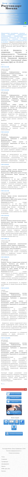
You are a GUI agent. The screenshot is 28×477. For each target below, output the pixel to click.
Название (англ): (5, 75)
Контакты (3, 471)
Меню (25, 26)
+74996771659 (12, 14)
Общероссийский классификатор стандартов (13, 33)
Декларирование (5, 464)
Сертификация (4, 461)
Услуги (3, 457)
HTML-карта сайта (5, 468)
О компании (4, 459)
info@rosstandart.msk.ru (13, 16)
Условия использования (14, 453)
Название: (3, 72)
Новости (3, 466)
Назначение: (4, 78)
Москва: (13, 11)
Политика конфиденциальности (13, 450)
